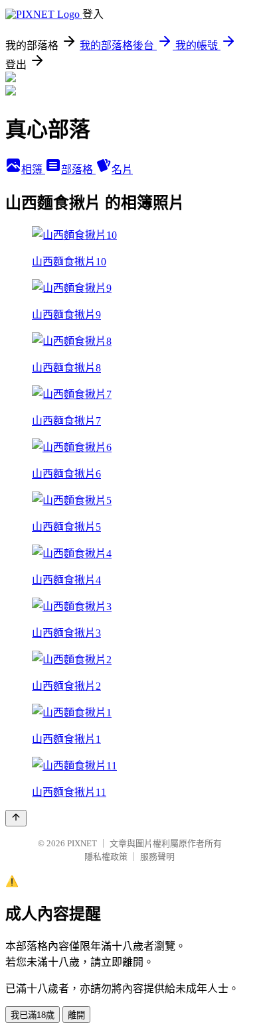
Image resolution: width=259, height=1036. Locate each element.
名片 (122, 169)
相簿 (33, 169)
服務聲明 (157, 857)
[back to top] (16, 818)
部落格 (78, 169)
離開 (76, 1015)
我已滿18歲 (32, 1015)
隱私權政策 (106, 857)
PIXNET (82, 843)
